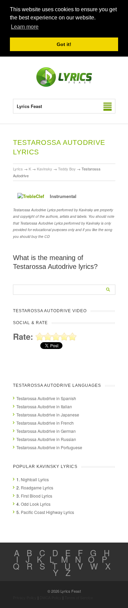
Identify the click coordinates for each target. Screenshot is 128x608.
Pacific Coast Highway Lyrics (47, 512)
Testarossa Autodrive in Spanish (46, 398)
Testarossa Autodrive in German (46, 431)
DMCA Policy (50, 597)
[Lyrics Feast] (64, 85)
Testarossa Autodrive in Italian (44, 406)
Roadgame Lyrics (37, 487)
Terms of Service (79, 597)
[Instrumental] (30, 196)
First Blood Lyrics (36, 496)
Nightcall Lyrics (35, 479)
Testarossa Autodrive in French (45, 423)
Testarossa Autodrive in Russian (46, 439)
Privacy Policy (25, 597)
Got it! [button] (64, 44)
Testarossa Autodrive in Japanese (47, 414)
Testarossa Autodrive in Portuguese (49, 447)
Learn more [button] (25, 27)
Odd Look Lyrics (36, 504)
